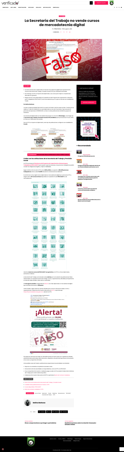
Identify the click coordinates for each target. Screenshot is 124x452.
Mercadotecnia (61, 393)
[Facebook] (114, 7)
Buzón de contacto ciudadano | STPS (34, 389)
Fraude (49, 393)
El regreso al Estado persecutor (86, 156)
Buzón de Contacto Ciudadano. (62, 375)
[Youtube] (121, 7)
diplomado (44, 393)
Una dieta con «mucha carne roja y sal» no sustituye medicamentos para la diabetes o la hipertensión (88, 178)
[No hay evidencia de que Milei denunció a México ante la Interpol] (79, 195)
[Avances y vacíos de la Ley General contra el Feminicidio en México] (79, 184)
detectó (46, 283)
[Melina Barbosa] (28, 403)
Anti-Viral (62, 16)
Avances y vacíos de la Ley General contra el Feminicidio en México (87, 189)
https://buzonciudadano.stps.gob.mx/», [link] (34, 292)
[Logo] (10, 3)
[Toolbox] (89, 140)
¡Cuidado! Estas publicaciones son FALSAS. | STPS (37, 384)
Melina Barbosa (57, 28)
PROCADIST (68, 393)
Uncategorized (86, 154)
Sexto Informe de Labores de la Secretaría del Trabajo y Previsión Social (43, 382)
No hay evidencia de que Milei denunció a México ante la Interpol (89, 200)
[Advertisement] (88, 215)
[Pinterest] (67, 32)
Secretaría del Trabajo (47, 394)
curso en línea (38, 393)
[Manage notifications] (3, 449)
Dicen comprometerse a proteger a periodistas (40, 423)
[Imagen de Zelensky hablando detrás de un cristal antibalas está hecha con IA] (79, 161)
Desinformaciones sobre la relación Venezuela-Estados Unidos (80, 423)
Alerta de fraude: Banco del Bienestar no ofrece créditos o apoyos (53, 154)
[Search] (91, 3)
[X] (119, 7)
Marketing (55, 393)
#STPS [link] (53, 290)
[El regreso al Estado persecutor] (79, 152)
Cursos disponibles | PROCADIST (33, 387)
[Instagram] (117, 7)
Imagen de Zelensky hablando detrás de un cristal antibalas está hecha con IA (89, 166)
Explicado (85, 187)
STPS (54, 394)
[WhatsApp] (70, 32)
